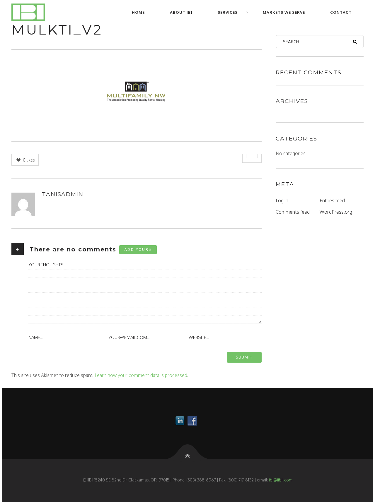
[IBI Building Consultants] (32, 12)
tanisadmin (62, 194)
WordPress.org (336, 212)
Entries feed (332, 200)
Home (138, 12)
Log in (282, 200)
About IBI (181, 12)
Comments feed (293, 212)
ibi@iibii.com (280, 479)
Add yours (138, 249)
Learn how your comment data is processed (141, 375)
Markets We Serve (284, 12)
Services (228, 12)
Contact (341, 12)
